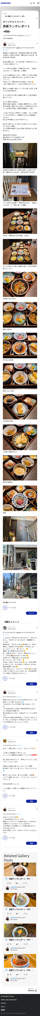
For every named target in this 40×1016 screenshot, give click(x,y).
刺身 (4, 513)
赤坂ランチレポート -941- (20, 879)
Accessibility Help (7, 996)
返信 (31, 684)
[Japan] (5, 3)
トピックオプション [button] (33, 18)
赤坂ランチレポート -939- (20, 940)
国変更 (3, 1010)
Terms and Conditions (9, 1000)
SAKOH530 (14, 887)
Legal (3, 1006)
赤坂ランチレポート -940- (20, 909)
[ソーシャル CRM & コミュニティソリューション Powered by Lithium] (32, 990)
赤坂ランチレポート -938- (20, 970)
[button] (34, 43)
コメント (31, 613)
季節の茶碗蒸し (8, 482)
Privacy (3, 1003)
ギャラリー (6, 50)
